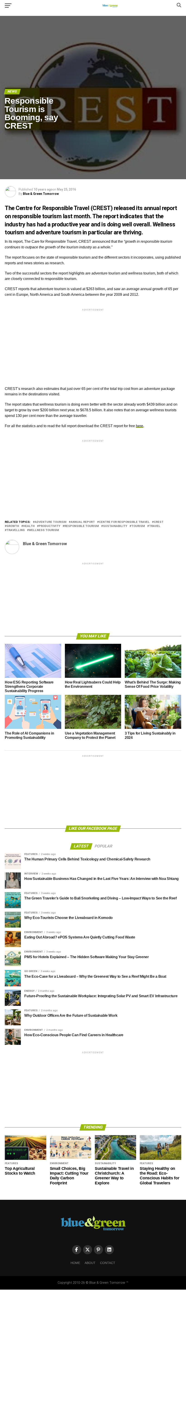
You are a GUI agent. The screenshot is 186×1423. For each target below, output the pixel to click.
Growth (13, 526)
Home (75, 1263)
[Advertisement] (93, 343)
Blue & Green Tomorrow (41, 194)
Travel (154, 526)
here (139, 426)
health (29, 526)
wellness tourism (44, 530)
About (90, 1263)
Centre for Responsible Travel (124, 522)
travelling (16, 530)
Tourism (138, 526)
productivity (49, 526)
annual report (83, 522)
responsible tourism (81, 526)
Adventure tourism (50, 522)
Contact (107, 1263)
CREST (159, 522)
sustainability (115, 526)
